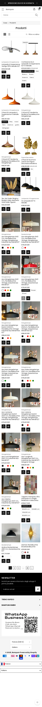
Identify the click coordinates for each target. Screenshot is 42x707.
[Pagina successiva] (31, 568)
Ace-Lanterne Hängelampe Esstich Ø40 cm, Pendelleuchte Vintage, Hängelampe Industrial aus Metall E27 (11, 416)
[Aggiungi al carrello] (3, 77)
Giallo (24, 81)
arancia (10, 125)
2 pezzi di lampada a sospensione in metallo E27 (10, 114)
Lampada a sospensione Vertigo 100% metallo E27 (11, 65)
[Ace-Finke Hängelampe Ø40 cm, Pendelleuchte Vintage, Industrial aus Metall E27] (30, 355)
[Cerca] (36, 14)
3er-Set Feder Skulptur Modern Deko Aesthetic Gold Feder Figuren (10, 200)
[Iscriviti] (37, 589)
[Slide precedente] (5, 3)
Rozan (33, 290)
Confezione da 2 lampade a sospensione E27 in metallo (30, 64)
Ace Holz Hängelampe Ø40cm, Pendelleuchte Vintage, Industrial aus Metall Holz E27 (30, 328)
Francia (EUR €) (18, 642)
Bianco (24, 74)
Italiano (15, 647)
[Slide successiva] (37, 3)
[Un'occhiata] (8, 77)
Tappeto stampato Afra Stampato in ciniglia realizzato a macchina (30, 498)
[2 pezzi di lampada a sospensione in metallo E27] (11, 98)
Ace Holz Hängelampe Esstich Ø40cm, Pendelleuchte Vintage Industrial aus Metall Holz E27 (11, 329)
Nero (3, 72)
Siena (32, 77)
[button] (4, 9)
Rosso (31, 74)
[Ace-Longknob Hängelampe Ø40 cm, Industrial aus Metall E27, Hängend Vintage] (30, 442)
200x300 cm (26, 506)
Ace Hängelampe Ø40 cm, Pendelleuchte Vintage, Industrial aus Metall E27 (10, 282)
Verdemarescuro (28, 71)
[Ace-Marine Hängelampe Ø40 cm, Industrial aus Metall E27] (11, 484)
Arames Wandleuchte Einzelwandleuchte (29, 546)
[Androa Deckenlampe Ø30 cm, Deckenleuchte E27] (11, 532)
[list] (9, 34)
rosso (16, 122)
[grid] (5, 34)
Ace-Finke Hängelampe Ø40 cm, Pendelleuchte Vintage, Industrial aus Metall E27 (30, 372)
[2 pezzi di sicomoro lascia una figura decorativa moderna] (30, 145)
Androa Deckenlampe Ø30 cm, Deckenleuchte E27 (11, 549)
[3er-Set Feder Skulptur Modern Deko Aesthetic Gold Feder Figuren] (11, 186)
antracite (25, 169)
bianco (4, 122)
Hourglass (25, 290)
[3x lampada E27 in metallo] (30, 186)
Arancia (25, 77)
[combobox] (21, 14)
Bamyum (15, 652)
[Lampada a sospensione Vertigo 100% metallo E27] (11, 50)
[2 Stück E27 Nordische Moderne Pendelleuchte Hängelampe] (30, 98)
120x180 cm (35, 509)
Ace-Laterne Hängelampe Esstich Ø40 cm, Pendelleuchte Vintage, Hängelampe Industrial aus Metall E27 (30, 416)
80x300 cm (26, 515)
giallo (17, 125)
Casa (5, 23)
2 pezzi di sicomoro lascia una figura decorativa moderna (29, 162)
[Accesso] (34, 9)
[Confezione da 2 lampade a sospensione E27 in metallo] (30, 50)
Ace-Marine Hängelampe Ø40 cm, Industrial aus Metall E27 (10, 501)
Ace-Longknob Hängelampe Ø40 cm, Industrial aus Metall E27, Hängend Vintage (30, 459)
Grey (10, 122)
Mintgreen (5, 128)
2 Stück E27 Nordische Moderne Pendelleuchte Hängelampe (30, 114)
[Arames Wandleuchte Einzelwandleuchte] (30, 532)
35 (27, 568)
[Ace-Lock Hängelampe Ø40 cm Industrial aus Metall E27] (11, 442)
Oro (32, 169)
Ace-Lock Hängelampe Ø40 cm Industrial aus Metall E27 (10, 458)
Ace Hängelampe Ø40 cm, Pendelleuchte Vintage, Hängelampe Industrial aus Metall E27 (10, 239)
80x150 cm (26, 509)
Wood (24, 293)
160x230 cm (26, 512)
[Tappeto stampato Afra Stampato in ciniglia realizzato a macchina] (30, 484)
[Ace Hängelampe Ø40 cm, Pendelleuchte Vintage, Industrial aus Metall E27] (11, 264)
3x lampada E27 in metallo (28, 202)
